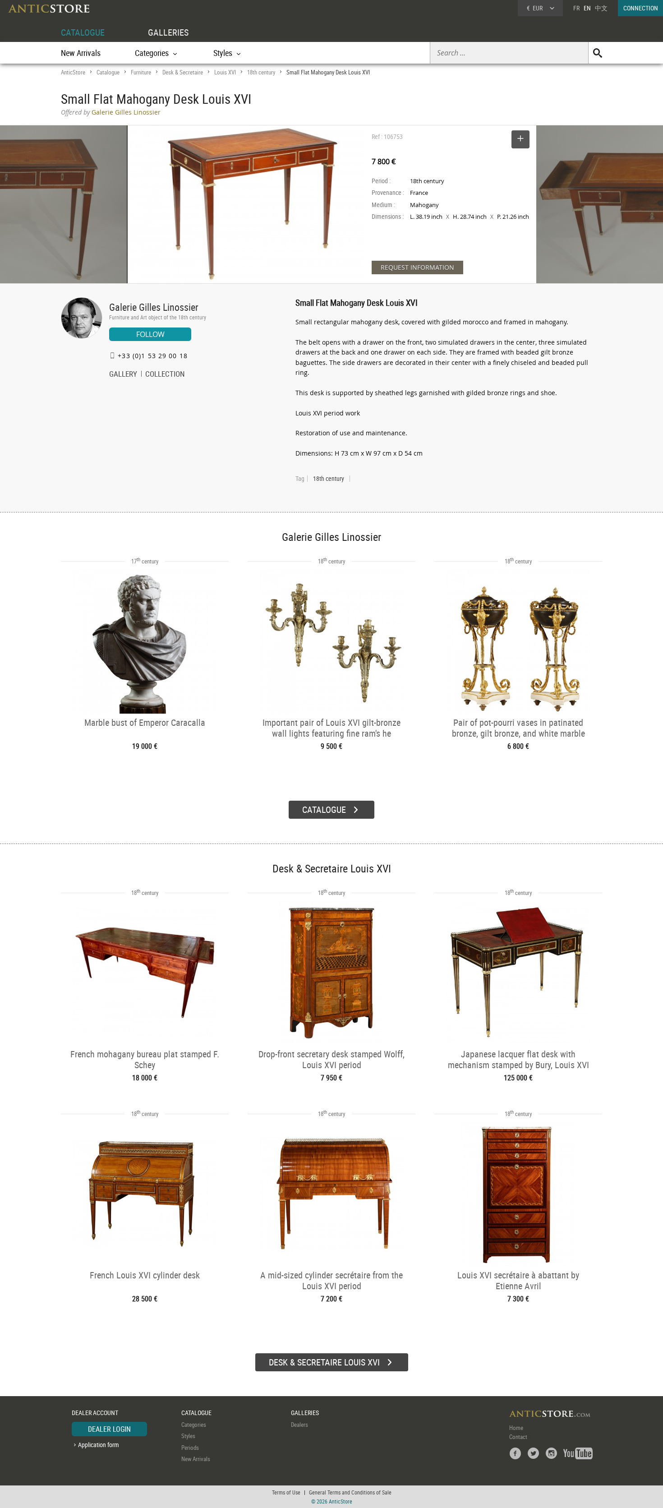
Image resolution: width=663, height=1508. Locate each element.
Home (516, 1428)
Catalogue (108, 72)
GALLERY (123, 375)
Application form (98, 1444)
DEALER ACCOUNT (95, 1412)
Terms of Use (286, 1492)
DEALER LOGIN (109, 1429)
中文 (601, 8)
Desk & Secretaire (182, 72)
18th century (261, 72)
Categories (193, 1424)
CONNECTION (640, 8)
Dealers (299, 1424)
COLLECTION (165, 375)
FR (576, 8)
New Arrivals (81, 52)
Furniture (141, 72)
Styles (188, 1436)
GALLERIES (168, 32)
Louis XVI (225, 72)
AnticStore (73, 72)
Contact (518, 1437)
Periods (190, 1447)
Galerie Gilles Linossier (153, 307)
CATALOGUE (83, 32)
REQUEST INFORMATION (417, 267)
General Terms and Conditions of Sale (350, 1492)
